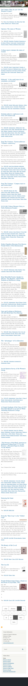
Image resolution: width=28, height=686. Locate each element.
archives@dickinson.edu (8, 643)
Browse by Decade (7, 670)
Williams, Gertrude (5, 492)
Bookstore (21, 105)
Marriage (21, 430)
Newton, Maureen (7, 486)
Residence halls (22, 235)
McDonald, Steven (17, 69)
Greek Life (10, 69)
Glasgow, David (19, 169)
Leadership (3, 271)
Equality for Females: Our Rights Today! (9, 233)
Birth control (15, 105)
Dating (10, 332)
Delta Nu (25, 129)
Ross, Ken (10, 108)
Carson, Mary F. (19, 398)
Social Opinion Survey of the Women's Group (13, 369)
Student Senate (4, 178)
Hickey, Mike (16, 171)
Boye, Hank (11, 129)
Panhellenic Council (14, 174)
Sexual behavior (16, 108)
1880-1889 (6, 361)
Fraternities (11, 41)
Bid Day (7, 129)
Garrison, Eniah (12, 169)
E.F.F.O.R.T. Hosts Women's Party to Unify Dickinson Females (12, 207)
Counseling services (9, 106)
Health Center (22, 106)
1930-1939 (6, 269)
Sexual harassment (21, 43)
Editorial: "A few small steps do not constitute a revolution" (12, 80)
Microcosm (21, 559)
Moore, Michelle (4, 173)
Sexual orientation (9, 335)
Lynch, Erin (13, 195)
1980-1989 (6, 232)
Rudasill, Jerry (8, 23)
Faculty (10, 67)
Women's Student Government (12, 435)
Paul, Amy (24, 69)
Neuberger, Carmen (5, 174)
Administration (12, 127)
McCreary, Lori (15, 235)
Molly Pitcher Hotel (17, 271)
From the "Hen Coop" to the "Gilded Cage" (12, 516)
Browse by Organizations (8, 663)
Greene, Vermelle (20, 482)
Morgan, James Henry (11, 305)
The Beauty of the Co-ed (9, 545)
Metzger (2, 432)
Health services (4, 108)
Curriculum (16, 106)
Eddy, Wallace (4, 131)
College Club (10, 168)
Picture (10, 575)
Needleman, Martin (19, 173)
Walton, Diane (11, 178)
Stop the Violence (5, 44)
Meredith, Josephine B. (22, 304)
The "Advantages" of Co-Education (12, 341)
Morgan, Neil (11, 173)
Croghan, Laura (17, 168)
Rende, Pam (19, 21)
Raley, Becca (3, 176)
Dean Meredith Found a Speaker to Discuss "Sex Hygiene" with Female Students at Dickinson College (12, 278)
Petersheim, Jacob (14, 197)
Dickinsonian (11, 269)
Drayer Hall (23, 232)
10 (7, 617)
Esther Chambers (18, 269)
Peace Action (21, 174)
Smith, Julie (12, 134)
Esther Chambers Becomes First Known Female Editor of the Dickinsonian (13, 245)
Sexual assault (13, 43)
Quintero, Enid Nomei (19, 487)
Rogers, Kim (7, 72)
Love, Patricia (20, 484)
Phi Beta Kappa (15, 486)
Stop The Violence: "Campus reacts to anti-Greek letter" (13, 184)
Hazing (11, 171)
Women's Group (4, 401)
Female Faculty (15, 67)
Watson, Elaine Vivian (12, 491)
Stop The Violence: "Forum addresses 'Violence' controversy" (13, 142)
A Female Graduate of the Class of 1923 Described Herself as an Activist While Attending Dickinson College (13, 408)
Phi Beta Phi (21, 486)
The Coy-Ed (5, 565)
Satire (13, 575)
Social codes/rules (8, 400)
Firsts (24, 269)
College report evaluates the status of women (12, 51)
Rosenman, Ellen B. (5, 237)
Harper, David (6, 171)
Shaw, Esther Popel (15, 489)
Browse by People (7, 659)
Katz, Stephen (22, 171)
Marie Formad (9, 271)
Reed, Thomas (21, 197)
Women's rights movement (14, 401)
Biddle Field (11, 510)
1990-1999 (6, 41)
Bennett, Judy (4, 168)
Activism (11, 232)
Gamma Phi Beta (7, 482)
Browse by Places (7, 661)
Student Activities (9, 136)
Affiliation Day (19, 127)
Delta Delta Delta (18, 129)
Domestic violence (15, 192)
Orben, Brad (17, 132)
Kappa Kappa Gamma (9, 132)
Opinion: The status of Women (11, 29)
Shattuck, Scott (20, 72)
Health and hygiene (12, 304)
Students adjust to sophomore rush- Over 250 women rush (12, 115)
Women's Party (13, 237)
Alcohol (10, 105)
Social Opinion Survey (18, 400)
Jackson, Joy (3, 484)
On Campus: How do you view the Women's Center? (12, 10)
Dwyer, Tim (6, 21)
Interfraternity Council (6, 195)
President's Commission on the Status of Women (11, 70)
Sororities (17, 134)
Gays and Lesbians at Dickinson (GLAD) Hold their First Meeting (11, 312)
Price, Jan (7, 134)
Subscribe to (1, 627)
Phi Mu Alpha (10, 487)
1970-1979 (6, 398)
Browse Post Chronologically (9, 671)
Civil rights (18, 481)
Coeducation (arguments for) (15, 361)
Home (4, 658)
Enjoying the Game (7, 498)
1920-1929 (6, 302)
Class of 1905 (15, 559)
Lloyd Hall (11, 538)
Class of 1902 (12, 600)
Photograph (22, 600)
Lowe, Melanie (8, 235)
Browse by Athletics (7, 666)
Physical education (18, 538)
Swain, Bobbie (4, 491)
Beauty (10, 559)
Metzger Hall (4, 305)
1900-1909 (6, 510)
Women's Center (15, 23)
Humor (8, 363)
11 (11, 617)
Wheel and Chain (21, 491)
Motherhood (7, 432)
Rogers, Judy (7, 489)
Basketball (11, 430)
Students (3, 74)
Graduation (14, 482)
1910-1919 (6, 575)
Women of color (13, 492)
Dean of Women (19, 302)
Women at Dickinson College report (16, 44)
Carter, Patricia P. (17, 232)
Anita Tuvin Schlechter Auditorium (16, 166)
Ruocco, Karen (18, 333)
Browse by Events (7, 664)
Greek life (5, 69)
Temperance (22, 108)
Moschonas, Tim (12, 21)
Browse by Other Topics (8, 668)
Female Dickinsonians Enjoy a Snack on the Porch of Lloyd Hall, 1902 (14, 581)
